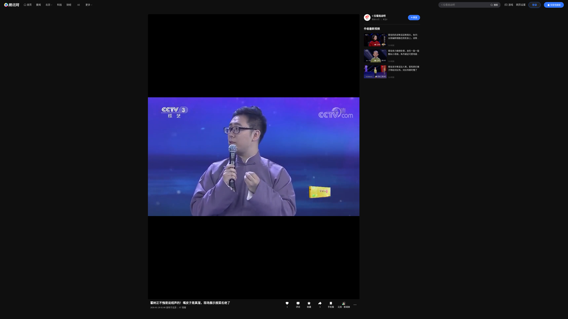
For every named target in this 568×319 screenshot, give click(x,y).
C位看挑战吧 (379, 16)
